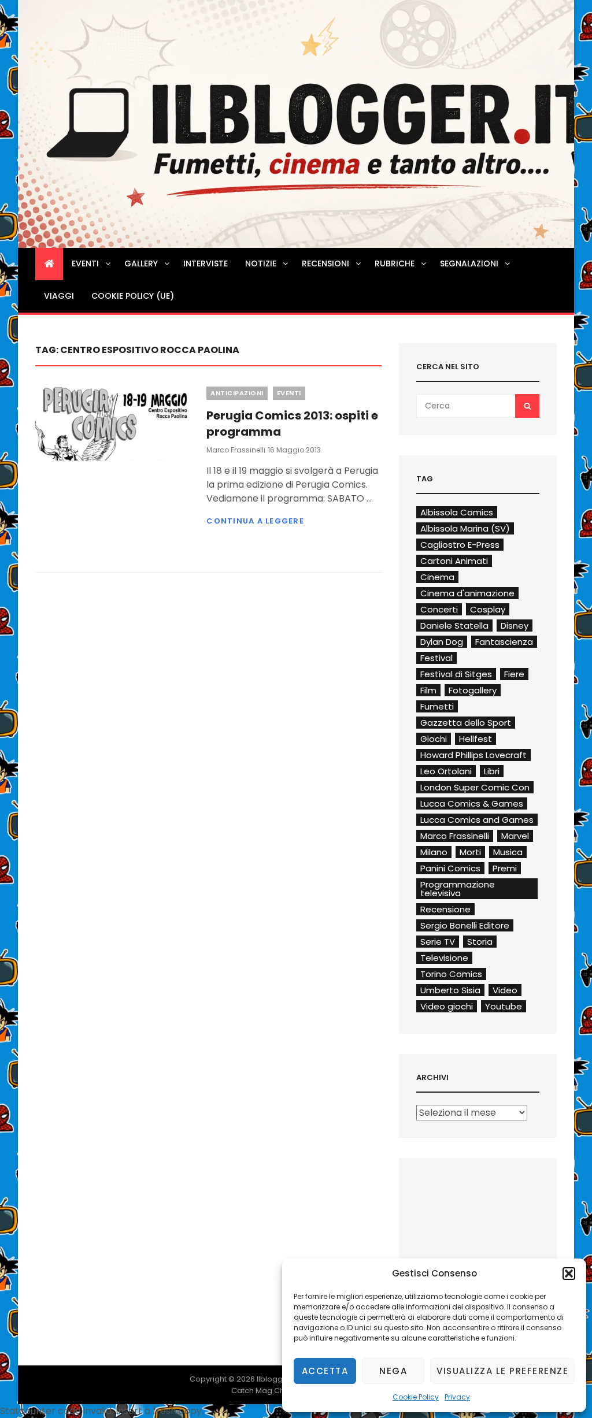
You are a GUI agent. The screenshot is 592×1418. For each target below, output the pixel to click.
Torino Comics (451, 974)
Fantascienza (504, 642)
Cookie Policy (416, 1397)
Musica (508, 852)
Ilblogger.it (277, 1379)
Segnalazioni (469, 263)
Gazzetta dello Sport (465, 723)
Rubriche (395, 263)
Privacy (457, 1397)
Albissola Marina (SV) (465, 528)
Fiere (514, 674)
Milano (433, 852)
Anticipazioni (237, 393)
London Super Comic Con (475, 787)
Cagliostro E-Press (460, 545)
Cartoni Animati (454, 561)
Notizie (260, 263)
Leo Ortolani (446, 771)
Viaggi (59, 296)
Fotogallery (473, 690)
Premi (505, 868)
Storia (480, 942)
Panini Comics (450, 868)
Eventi (85, 263)
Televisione (444, 958)
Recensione (445, 909)
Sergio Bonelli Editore (464, 925)
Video (505, 990)
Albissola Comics (456, 512)
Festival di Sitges (456, 674)
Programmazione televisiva (457, 888)
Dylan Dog (441, 642)
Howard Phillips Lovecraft (473, 755)
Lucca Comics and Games (477, 820)
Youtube (503, 1006)
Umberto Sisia (450, 990)
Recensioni (325, 263)
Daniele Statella (454, 625)
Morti (470, 852)
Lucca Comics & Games (471, 803)
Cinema (437, 577)
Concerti (439, 609)
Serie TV (437, 942)
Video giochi (446, 1006)
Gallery (141, 263)
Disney (514, 625)
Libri (492, 771)
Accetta (325, 1371)
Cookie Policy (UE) (132, 296)
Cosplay (487, 609)
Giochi (433, 739)
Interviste (205, 263)
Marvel (515, 836)
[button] (569, 1273)
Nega (393, 1371)
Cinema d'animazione (467, 593)
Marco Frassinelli (235, 450)
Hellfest (475, 739)
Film (428, 690)
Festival (436, 658)
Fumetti (437, 706)
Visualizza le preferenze (502, 1371)
